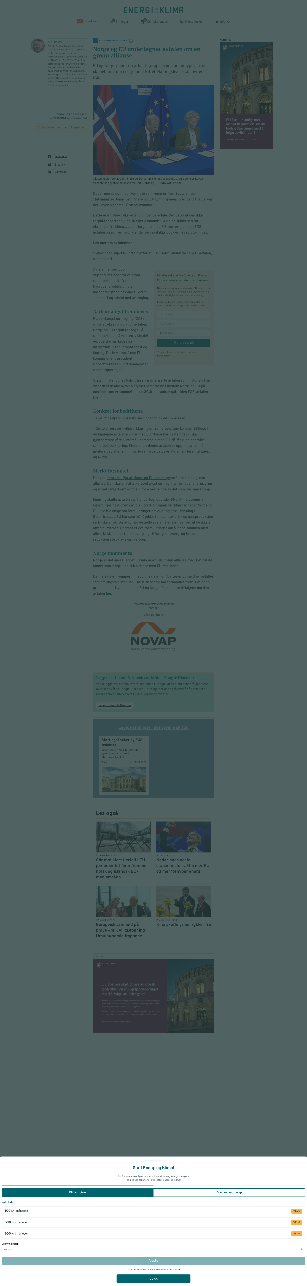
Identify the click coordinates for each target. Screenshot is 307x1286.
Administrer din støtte (167, 1269)
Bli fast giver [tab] (77, 1192)
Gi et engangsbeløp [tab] (229, 1192)
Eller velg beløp (10, 1243)
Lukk (153, 1278)
